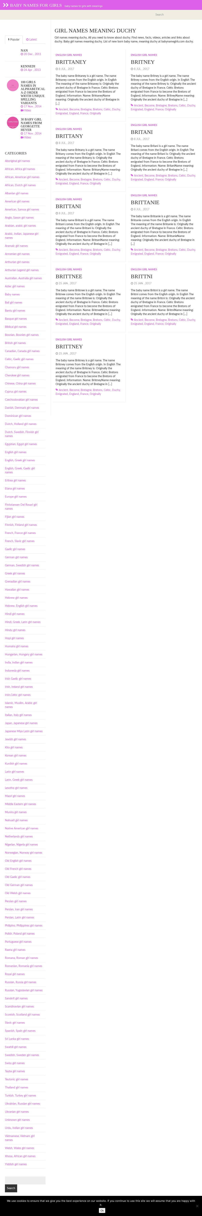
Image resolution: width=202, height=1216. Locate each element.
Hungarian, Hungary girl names (23, 654)
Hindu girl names (15, 630)
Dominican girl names (18, 416)
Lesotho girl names (16, 788)
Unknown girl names (17, 1120)
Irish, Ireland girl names (19, 687)
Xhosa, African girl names (20, 1156)
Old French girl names (18, 869)
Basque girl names (16, 319)
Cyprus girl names (15, 391)
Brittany (69, 136)
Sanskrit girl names (16, 998)
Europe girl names (16, 496)
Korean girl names (15, 755)
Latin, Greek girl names (19, 780)
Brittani (68, 206)
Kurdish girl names (16, 763)
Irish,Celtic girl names (18, 695)
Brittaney (71, 62)
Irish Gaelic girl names (18, 679)
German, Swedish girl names (22, 565)
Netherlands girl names (19, 836)
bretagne (86, 109)
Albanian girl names (16, 193)
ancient (63, 109)
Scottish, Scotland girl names (22, 1014)
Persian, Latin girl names (19, 917)
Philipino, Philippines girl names (23, 925)
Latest (33, 39)
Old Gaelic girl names (17, 877)
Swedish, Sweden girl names (22, 1055)
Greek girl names (15, 573)
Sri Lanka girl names (17, 1039)
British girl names (15, 343)
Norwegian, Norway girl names (23, 852)
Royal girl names (15, 974)
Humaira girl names (16, 646)
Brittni (141, 276)
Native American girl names (21, 828)
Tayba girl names (15, 1071)
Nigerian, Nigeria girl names (21, 844)
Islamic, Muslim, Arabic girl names (21, 705)
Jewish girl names (15, 739)
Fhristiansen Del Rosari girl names (21, 507)
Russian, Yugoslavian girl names (24, 990)
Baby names (12, 294)
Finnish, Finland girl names (21, 525)
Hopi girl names (14, 638)
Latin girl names (14, 772)
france (84, 113)
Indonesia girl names (17, 670)
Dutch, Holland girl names (20, 424)
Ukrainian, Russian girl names (22, 1103)
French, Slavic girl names (20, 541)
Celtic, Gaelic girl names (19, 359)
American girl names (17, 201)
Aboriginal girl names (17, 161)
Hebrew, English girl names (21, 606)
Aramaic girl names (16, 246)
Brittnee (69, 276)
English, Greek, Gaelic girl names (20, 470)
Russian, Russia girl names (20, 982)
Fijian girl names (14, 517)
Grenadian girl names (17, 581)
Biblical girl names (15, 327)
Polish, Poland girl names (20, 933)
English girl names (69, 55)
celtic (107, 109)
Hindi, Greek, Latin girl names (22, 622)
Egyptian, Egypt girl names (21, 444)
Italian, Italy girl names (18, 715)
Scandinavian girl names (19, 1006)
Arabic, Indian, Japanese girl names (21, 236)
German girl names (16, 557)
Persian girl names (16, 901)
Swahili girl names (15, 1047)
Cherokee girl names (17, 375)
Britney (143, 62)
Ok (102, 1210)
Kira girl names (14, 747)
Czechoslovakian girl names (21, 399)
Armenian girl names (17, 254)
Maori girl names (15, 796)
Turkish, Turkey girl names (20, 1095)
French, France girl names (20, 533)
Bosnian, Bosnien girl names (22, 335)
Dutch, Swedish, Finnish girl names (21, 434)
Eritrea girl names (15, 480)
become (74, 109)
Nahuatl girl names (16, 820)
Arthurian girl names (17, 262)
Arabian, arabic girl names (20, 226)
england (74, 113)
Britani (142, 132)
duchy (116, 109)
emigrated (62, 113)
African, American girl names (22, 177)
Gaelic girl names (15, 549)
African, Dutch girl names (20, 185)
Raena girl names (15, 950)
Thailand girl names (16, 1087)
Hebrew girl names (16, 598)
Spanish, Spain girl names (20, 1031)
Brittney (69, 346)
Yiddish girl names (16, 1164)
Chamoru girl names (17, 367)
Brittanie (145, 202)
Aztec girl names (15, 286)
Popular (14, 39)
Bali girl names (13, 302)
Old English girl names (18, 861)
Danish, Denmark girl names (22, 408)
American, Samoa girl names (22, 209)
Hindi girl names (14, 614)
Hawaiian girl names (17, 589)
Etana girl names (15, 488)
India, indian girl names (19, 662)
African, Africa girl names (20, 169)
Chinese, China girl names (20, 383)
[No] (197, 1206)
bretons (97, 109)
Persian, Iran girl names (19, 909)
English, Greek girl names (20, 460)
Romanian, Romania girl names (23, 966)
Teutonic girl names (16, 1079)
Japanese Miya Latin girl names (24, 731)
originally (95, 113)
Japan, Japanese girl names (21, 723)
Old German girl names (19, 885)
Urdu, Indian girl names (19, 1128)
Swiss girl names (15, 1063)
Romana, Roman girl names (21, 958)
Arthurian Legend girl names (22, 270)
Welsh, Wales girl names (19, 1148)
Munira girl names (16, 812)
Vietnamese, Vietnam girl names (20, 1138)
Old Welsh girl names (18, 893)
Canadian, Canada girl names (22, 351)
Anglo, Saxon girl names (19, 217)
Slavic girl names (15, 1022)
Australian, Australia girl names (23, 278)
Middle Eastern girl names (20, 804)
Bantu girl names (15, 310)
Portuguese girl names (18, 942)
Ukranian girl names (17, 1112)
